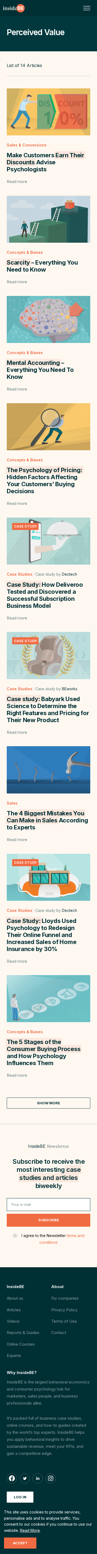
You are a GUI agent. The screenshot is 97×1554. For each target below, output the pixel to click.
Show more (48, 1103)
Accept (20, 1543)
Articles (14, 1309)
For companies (65, 1298)
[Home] (14, 8)
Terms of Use (64, 1321)
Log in (20, 1497)
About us (15, 1298)
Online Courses (21, 1344)
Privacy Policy (64, 1309)
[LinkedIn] (38, 1478)
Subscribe (48, 1220)
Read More (30, 1530)
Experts (14, 1355)
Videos (13, 1321)
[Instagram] (51, 1478)
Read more (17, 181)
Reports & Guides (23, 1332)
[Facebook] (12, 1478)
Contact (58, 1332)
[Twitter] (25, 1478)
